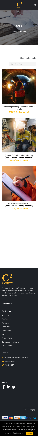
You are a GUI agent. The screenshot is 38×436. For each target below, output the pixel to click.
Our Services (6, 319)
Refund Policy (7, 346)
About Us (5, 315)
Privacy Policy (7, 338)
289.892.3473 (9, 365)
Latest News (6, 330)
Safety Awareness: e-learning (19, 204)
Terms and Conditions (10, 342)
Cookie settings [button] (18, 433)
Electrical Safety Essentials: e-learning (19, 155)
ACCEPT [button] (29, 433)
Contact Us (6, 327)
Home (14, 32)
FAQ (3, 334)
